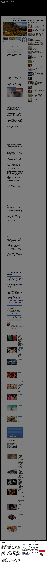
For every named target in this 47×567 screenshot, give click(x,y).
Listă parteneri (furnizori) (25, 554)
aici (9, 559)
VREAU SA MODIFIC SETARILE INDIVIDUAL (42, 554)
